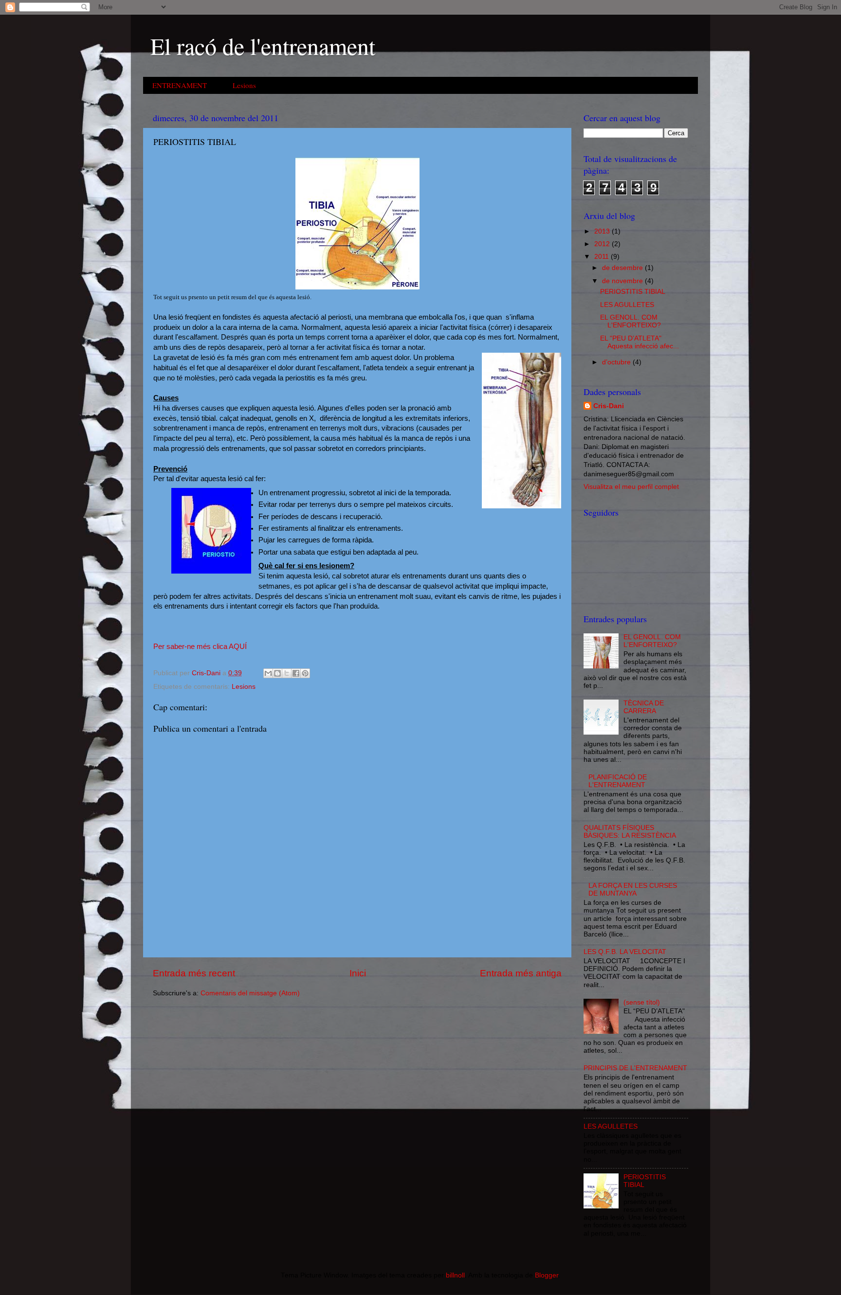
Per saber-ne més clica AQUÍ (200, 646)
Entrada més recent (194, 973)
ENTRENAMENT (179, 85)
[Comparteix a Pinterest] (305, 673)
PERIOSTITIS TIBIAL (632, 291)
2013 (603, 231)
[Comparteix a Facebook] (296, 673)
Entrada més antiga (521, 973)
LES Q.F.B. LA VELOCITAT (625, 951)
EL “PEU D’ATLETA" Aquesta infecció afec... (639, 342)
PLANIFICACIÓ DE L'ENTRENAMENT (617, 781)
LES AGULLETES (627, 304)
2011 (602, 256)
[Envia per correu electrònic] (268, 673)
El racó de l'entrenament (262, 45)
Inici (357, 973)
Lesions (244, 85)
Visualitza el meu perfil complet (631, 486)
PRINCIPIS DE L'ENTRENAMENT (635, 1068)
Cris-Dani (608, 406)
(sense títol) (641, 1002)
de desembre (623, 267)
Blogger (546, 1275)
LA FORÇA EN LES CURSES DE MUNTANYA (632, 889)
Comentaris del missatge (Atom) (250, 993)
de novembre (623, 281)
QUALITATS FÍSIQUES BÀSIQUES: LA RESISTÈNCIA (630, 831)
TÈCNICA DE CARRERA (643, 707)
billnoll (455, 1275)
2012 (603, 244)
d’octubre (617, 362)
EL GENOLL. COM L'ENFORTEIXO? (630, 321)
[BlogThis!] (277, 673)
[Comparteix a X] (287, 673)
